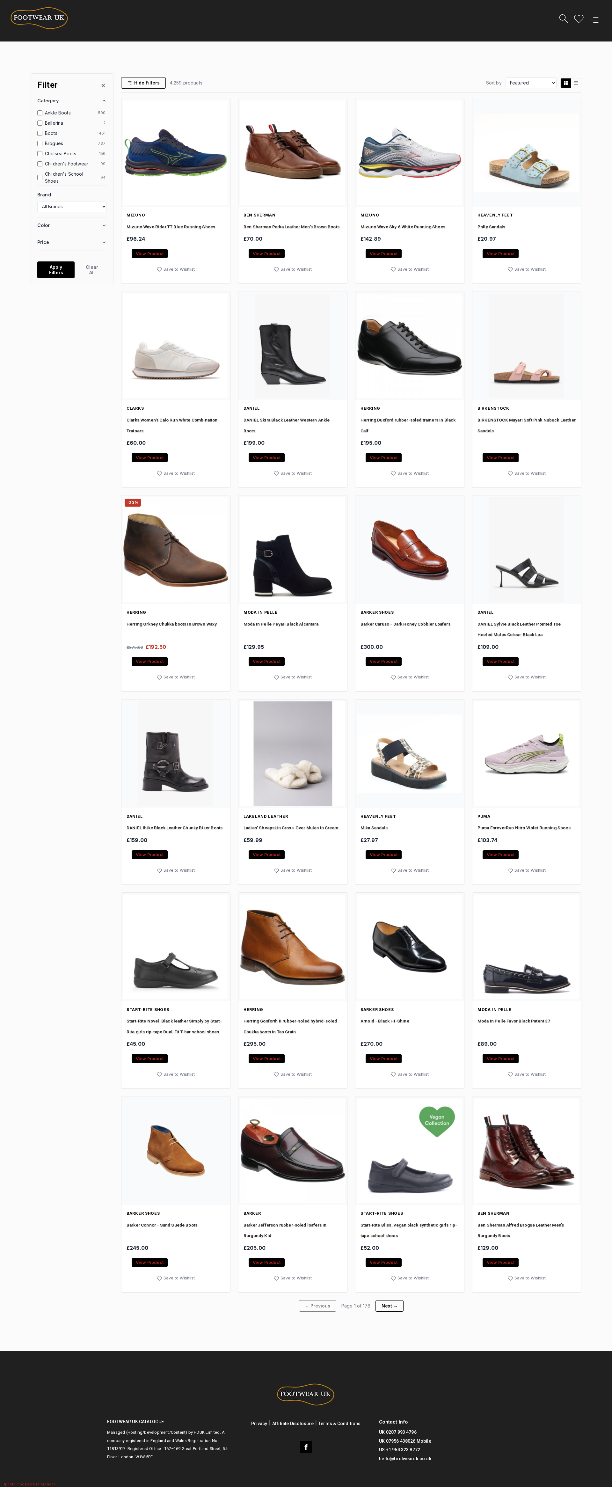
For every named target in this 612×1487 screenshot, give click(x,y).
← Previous (317, 1305)
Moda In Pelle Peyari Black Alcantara (281, 623)
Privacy (259, 1423)
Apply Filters (56, 269)
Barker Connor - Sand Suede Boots (162, 1224)
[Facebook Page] (306, 1447)
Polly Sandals (491, 226)
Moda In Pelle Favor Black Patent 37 (513, 1020)
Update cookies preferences (29, 1484)
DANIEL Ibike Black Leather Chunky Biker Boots (174, 827)
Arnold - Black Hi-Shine (385, 1020)
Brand (44, 194)
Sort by (494, 82)
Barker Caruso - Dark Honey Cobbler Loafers (405, 623)
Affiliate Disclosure (293, 1423)
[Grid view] (566, 83)
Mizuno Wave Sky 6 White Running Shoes (403, 226)
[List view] (576, 83)
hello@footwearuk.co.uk (405, 1458)
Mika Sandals (374, 827)
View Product (150, 253)
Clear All (92, 269)
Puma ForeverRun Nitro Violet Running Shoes (524, 827)
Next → (390, 1305)
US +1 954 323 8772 (399, 1449)
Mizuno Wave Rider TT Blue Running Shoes (171, 226)
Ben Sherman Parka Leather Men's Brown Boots (291, 226)
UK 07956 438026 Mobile (405, 1441)
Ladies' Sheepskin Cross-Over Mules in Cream (291, 827)
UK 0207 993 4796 (398, 1432)
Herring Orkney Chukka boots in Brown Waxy (172, 623)
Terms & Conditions (339, 1423)
